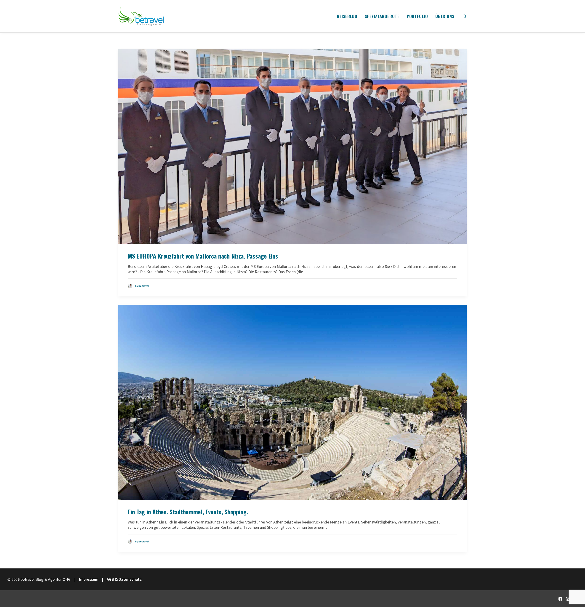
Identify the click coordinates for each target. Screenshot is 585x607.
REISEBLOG (347, 16)
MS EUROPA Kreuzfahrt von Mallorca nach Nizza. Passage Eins (203, 255)
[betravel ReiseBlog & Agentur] (141, 16)
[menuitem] (347, 16)
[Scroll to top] (575, 588)
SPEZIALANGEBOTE (382, 16)
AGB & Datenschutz (124, 579)
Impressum (88, 579)
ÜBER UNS (444, 16)
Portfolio (417, 16)
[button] (465, 16)
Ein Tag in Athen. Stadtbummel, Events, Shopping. (188, 511)
